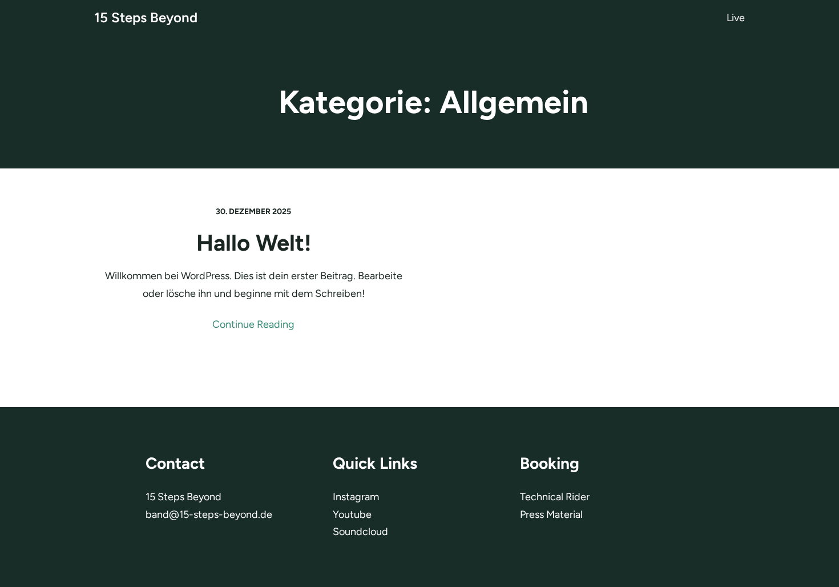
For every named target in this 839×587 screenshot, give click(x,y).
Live (736, 17)
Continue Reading (253, 324)
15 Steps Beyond (145, 17)
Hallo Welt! (253, 242)
